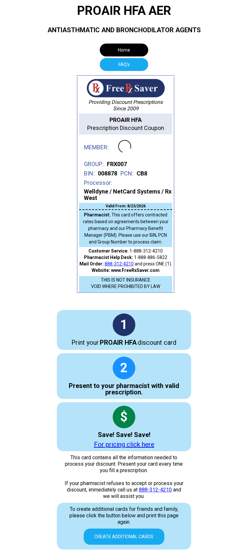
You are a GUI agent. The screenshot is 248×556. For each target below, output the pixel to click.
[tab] (124, 64)
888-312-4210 (119, 263)
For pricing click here (124, 444)
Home (124, 50)
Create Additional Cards (123, 536)
